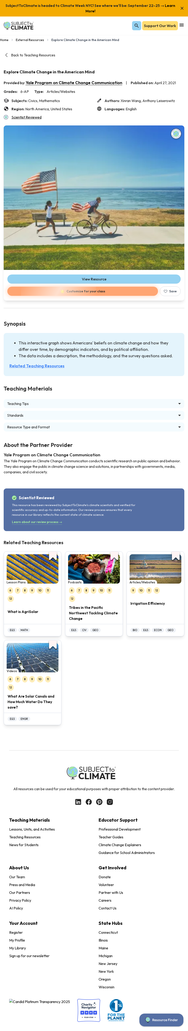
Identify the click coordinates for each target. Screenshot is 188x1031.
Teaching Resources (25, 837)
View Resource (94, 279)
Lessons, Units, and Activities (32, 829)
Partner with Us (111, 892)
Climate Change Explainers (120, 845)
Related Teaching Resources (36, 366)
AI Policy (16, 908)
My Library (17, 948)
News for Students (24, 845)
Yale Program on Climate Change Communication (74, 82)
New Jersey (108, 963)
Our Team (17, 877)
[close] (182, 8)
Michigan (106, 955)
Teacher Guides (111, 837)
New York (106, 971)
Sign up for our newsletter (29, 955)
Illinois (103, 940)
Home (4, 40)
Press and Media (22, 884)
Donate (105, 877)
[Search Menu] (136, 25)
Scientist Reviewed (26, 117)
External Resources (30, 40)
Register (16, 932)
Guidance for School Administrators (127, 852)
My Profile (17, 940)
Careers (105, 900)
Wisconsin (106, 987)
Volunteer (106, 884)
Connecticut (108, 932)
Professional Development (120, 829)
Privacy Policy (20, 900)
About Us (19, 867)
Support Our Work (160, 25)
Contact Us (107, 908)
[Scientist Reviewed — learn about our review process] (176, 133)
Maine (103, 948)
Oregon (105, 979)
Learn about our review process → (37, 522)
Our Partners (19, 892)
